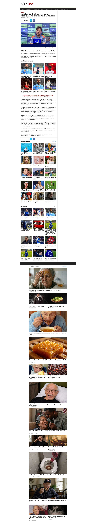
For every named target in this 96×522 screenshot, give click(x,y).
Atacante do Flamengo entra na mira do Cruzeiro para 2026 (38, 230)
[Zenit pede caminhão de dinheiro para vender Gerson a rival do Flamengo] (50, 212)
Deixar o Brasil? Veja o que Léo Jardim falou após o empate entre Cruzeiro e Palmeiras (38, 259)
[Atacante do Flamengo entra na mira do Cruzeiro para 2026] (38, 224)
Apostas (69, 9)
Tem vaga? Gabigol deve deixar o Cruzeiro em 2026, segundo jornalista (37, 245)
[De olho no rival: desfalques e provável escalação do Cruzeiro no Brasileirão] (50, 253)
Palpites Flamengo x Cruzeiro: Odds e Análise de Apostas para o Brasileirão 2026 (38, 218)
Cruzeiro (22, 12)
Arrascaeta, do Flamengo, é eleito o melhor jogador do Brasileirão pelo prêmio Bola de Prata (26, 92)
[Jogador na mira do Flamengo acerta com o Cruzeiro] (26, 224)
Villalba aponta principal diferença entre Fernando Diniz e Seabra (36, 96)
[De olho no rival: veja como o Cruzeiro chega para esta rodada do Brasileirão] (26, 253)
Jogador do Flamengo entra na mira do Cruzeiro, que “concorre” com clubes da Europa (50, 246)
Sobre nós (63, 9)
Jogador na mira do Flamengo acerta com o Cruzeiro (26, 230)
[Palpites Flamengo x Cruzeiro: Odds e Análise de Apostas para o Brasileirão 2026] (38, 212)
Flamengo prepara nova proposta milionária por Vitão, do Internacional (50, 76)
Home (23, 9)
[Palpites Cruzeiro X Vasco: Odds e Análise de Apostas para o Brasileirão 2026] (26, 212)
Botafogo (47, 228)
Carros (47, 9)
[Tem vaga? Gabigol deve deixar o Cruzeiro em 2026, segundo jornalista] (38, 240)
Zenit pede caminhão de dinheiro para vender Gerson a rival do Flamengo (38, 92)
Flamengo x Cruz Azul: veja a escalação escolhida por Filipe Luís (38, 76)
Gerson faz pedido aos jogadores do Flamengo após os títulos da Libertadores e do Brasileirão (26, 76)
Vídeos (52, 9)
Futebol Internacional (38, 9)
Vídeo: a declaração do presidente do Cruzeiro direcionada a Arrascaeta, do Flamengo (26, 246)
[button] (75, 9)
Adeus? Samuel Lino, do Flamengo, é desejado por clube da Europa (50, 91)
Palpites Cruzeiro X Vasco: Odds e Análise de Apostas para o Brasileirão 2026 (26, 218)
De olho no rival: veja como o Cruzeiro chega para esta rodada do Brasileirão (26, 259)
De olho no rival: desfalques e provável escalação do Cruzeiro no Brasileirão (50, 259)
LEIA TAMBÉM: (24, 206)
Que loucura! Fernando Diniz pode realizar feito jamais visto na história (38, 95)
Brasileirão (28, 9)
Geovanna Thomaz (25, 17)
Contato (57, 9)
